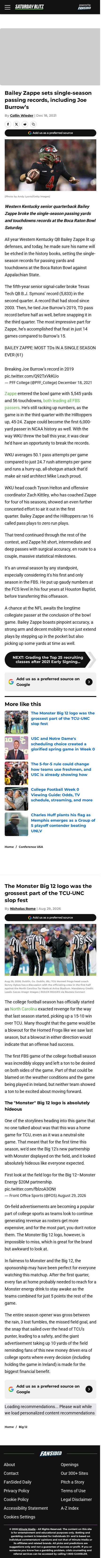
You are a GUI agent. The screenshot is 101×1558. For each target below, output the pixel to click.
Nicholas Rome (23, 909)
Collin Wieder (21, 115)
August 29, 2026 (72, 1195)
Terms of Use (73, 1490)
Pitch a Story (72, 1482)
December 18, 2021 (75, 382)
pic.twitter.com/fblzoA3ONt (30, 1189)
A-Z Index (70, 1508)
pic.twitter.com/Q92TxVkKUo (32, 376)
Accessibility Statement (26, 1508)
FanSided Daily (17, 1482)
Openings (69, 1464)
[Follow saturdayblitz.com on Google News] (89, 681)
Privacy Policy (16, 1490)
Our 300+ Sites (74, 1473)
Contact (11, 1473)
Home (9, 847)
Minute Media (27, 1529)
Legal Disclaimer (76, 1499)
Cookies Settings (19, 1516)
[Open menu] (7, 7)
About (9, 1464)
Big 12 (23, 1427)
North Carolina (23, 1008)
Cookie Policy (16, 1499)
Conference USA (31, 847)
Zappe (11, 393)
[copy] (33, 124)
